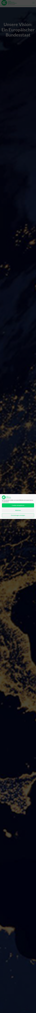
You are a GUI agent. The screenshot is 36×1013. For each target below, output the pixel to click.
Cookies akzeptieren (18, 505)
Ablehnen (18, 510)
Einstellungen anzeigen (18, 515)
